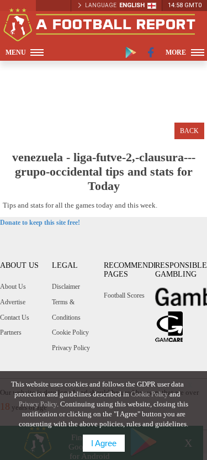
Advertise (12, 302)
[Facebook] (151, 52)
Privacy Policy (71, 348)
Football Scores (124, 295)
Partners (11, 332)
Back (189, 131)
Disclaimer (66, 286)
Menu (16, 52)
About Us (13, 286)
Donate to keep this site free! (40, 222)
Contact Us (14, 317)
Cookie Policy (70, 332)
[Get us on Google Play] (131, 52)
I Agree (103, 443)
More (176, 52)
